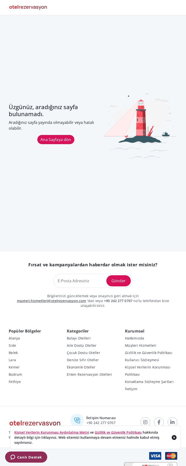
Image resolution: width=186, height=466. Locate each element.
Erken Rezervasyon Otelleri (89, 374)
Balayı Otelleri (79, 338)
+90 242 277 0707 (118, 300)
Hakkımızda (134, 338)
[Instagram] (145, 422)
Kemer (14, 367)
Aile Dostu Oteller (82, 345)
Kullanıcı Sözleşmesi (142, 360)
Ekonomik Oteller (81, 367)
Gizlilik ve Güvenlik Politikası (148, 352)
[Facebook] (159, 422)
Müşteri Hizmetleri (140, 345)
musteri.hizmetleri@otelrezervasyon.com (51, 300)
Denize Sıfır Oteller (83, 360)
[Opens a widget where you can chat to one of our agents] (26, 458)
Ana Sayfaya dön (55, 139)
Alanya (14, 338)
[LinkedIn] (172, 422)
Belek (13, 352)
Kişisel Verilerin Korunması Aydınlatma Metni (51, 432)
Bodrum (15, 374)
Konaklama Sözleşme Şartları (149, 381)
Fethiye (15, 381)
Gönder (118, 280)
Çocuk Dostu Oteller (83, 352)
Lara (12, 360)
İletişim (131, 389)
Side (12, 345)
